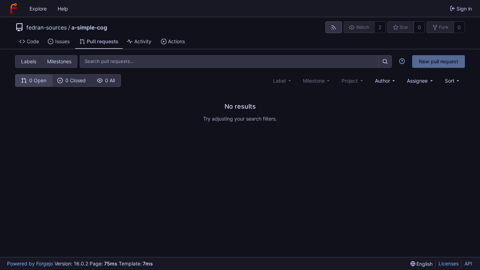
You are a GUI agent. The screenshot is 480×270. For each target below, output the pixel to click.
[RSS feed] (333, 27)
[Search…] (385, 61)
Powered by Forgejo (30, 263)
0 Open (37, 80)
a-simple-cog (89, 27)
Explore (38, 9)
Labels (28, 61)
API (468, 263)
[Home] (13, 8)
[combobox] (385, 81)
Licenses (449, 263)
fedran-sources (46, 27)
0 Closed (75, 80)
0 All (110, 80)
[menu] (452, 81)
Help (63, 9)
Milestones (59, 61)
